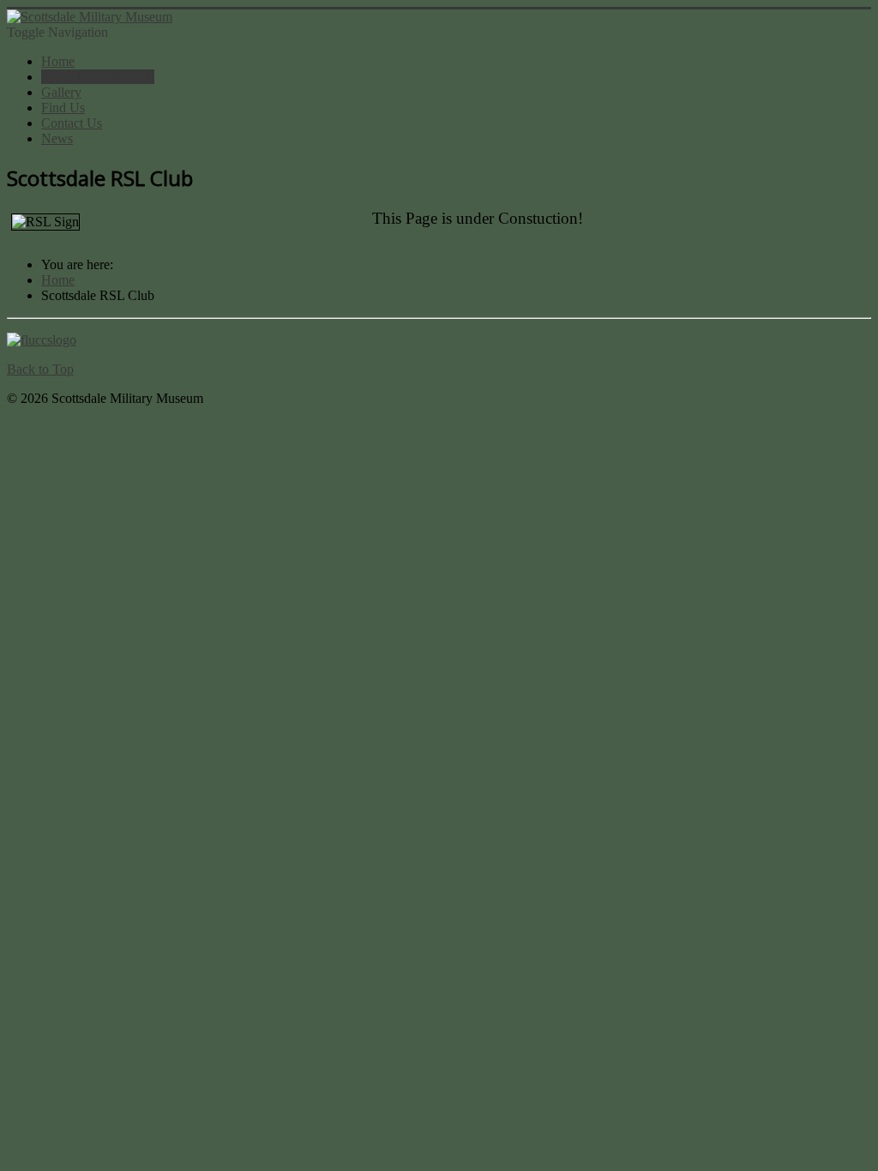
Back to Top (40, 369)
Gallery (61, 92)
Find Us (63, 107)
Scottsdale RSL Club (97, 76)
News (57, 138)
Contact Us (71, 123)
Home (58, 61)
